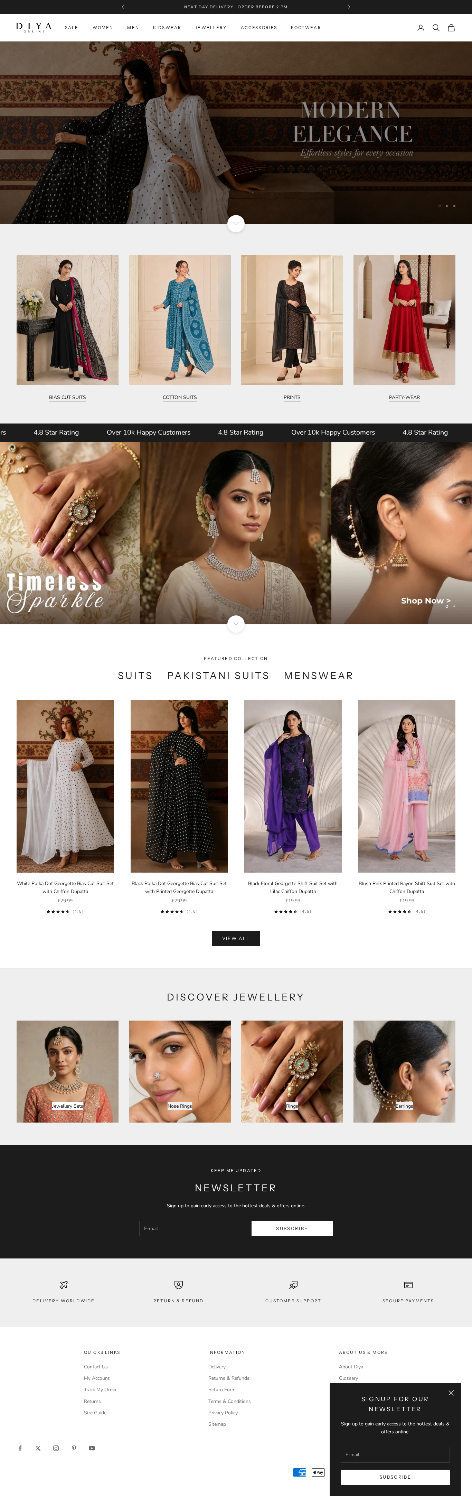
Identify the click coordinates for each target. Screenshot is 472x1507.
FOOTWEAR (306, 27)
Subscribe (395, 1477)
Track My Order (100, 1389)
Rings (292, 1106)
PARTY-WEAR (404, 397)
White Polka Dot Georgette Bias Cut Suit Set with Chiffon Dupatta (65, 887)
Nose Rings (180, 1106)
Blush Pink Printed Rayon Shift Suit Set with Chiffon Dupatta (407, 887)
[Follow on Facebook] (20, 1448)
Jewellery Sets (67, 1106)
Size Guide (95, 1413)
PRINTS (292, 397)
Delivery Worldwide (63, 1300)
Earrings (404, 1106)
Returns (92, 1401)
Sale (72, 27)
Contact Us (96, 1367)
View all (236, 938)
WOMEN (103, 27)
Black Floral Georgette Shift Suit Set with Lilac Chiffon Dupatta (293, 887)
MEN (133, 27)
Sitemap (217, 1424)
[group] (236, 132)
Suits (135, 675)
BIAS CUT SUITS (67, 397)
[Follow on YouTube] (91, 1448)
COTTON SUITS (180, 397)
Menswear (319, 675)
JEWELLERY (211, 27)
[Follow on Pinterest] (73, 1448)
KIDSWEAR (167, 27)
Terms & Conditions (229, 1401)
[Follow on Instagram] (56, 1448)
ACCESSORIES (259, 27)
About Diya (351, 1367)
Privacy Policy (223, 1413)
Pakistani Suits (219, 675)
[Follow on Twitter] (38, 1448)
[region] (236, 132)
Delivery (217, 1367)
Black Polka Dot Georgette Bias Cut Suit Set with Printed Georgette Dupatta (179, 887)
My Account (97, 1378)
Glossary (348, 1378)
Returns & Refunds (228, 1378)
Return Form (222, 1389)
